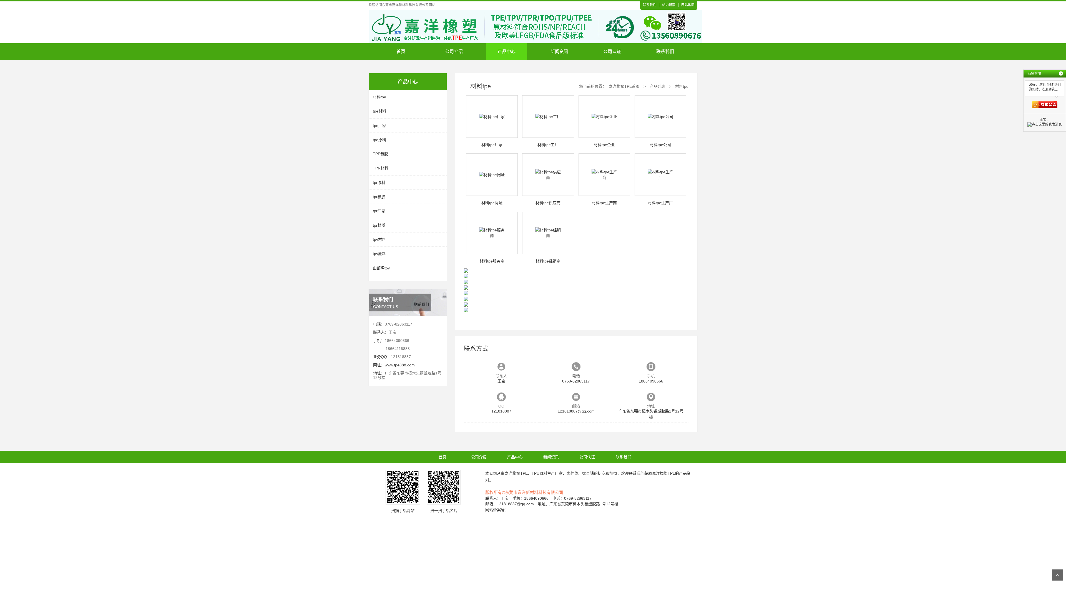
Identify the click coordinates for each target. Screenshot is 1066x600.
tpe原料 (379, 140)
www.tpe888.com (400, 365)
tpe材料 (379, 111)
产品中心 (507, 51)
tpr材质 (379, 225)
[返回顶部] (1057, 575)
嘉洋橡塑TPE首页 (624, 86)
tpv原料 (379, 253)
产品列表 (657, 86)
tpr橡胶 (379, 196)
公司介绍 (454, 51)
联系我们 (649, 5)
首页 (400, 51)
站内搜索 (668, 5)
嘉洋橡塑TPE (516, 473)
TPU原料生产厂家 (547, 473)
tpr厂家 (379, 211)
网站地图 (688, 5)
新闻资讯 (559, 51)
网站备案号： (497, 510)
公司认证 (612, 51)
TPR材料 (380, 168)
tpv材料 (379, 239)
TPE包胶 (380, 154)
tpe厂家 (379, 125)
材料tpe (379, 97)
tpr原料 (379, 182)
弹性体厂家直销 (580, 473)
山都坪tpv (381, 268)
